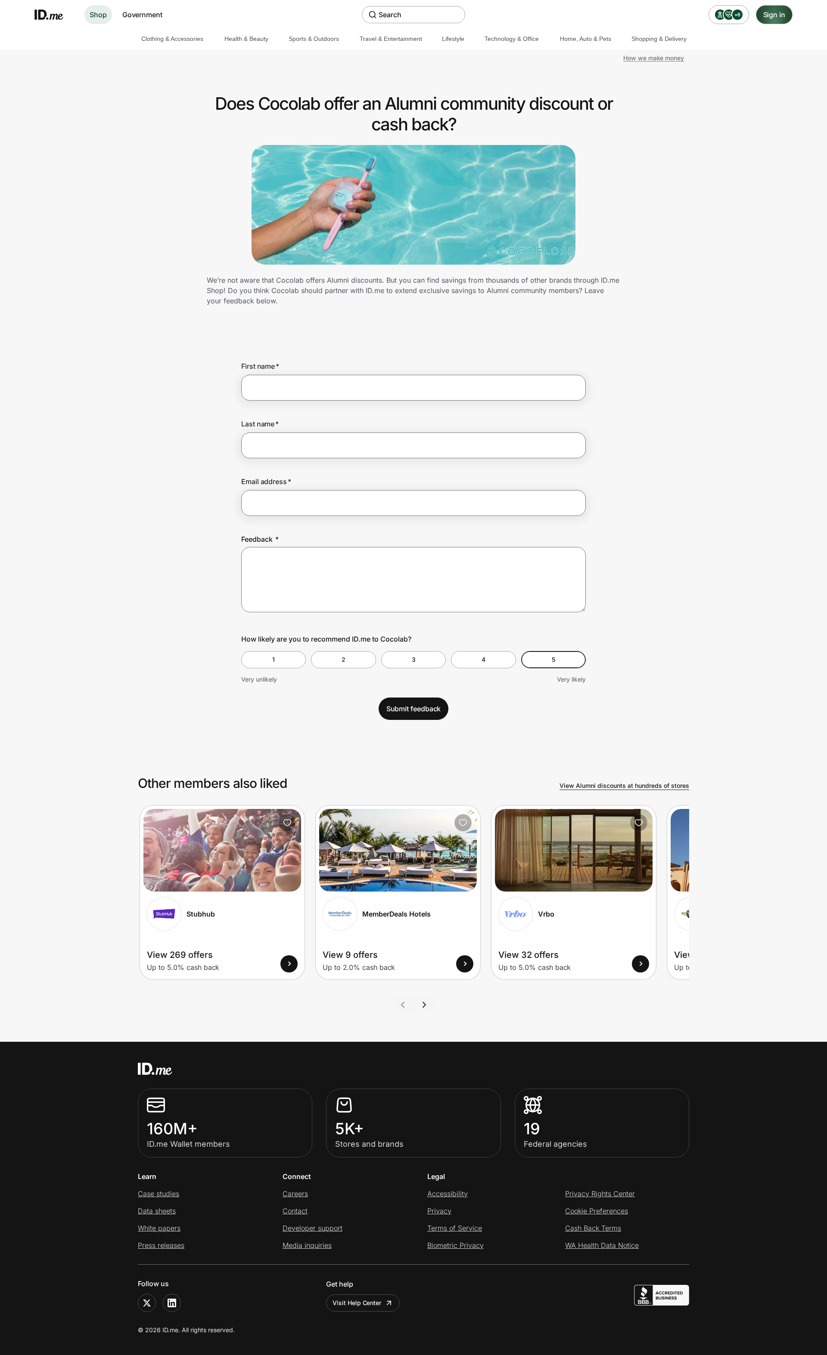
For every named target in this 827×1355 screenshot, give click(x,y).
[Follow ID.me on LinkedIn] (172, 1303)
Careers (295, 1193)
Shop (98, 14)
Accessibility (447, 1193)
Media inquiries (307, 1245)
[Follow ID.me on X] (147, 1303)
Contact (295, 1211)
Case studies (158, 1193)
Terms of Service (454, 1228)
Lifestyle (453, 38)
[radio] (273, 659)
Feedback (260, 539)
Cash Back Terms (593, 1228)
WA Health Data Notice (602, 1245)
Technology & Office (512, 38)
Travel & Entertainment (391, 38)
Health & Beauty (246, 38)
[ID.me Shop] (54, 14)
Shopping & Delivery (659, 38)
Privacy (439, 1211)
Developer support (312, 1228)
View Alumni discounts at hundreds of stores (624, 785)
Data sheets (157, 1211)
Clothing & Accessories (172, 38)
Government (142, 14)
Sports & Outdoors (314, 38)
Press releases (161, 1245)
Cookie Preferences (596, 1211)
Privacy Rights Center (600, 1193)
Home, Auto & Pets (585, 38)
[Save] (287, 822)
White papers (159, 1228)
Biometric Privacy (455, 1245)
